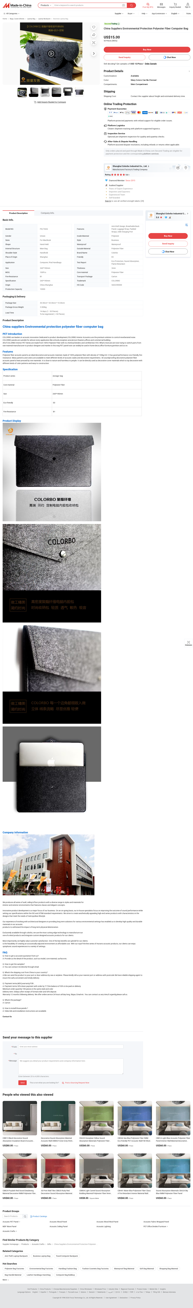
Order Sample (151, 63)
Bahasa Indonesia (169, 1292)
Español (43, 1292)
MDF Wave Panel (9, 1226)
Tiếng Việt (156, 1292)
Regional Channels (127, 1289)
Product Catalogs (39, 1216)
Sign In (108, 201)
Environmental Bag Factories (41, 1268)
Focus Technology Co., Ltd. (79, 1298)
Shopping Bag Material (168, 1268)
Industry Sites (113, 1289)
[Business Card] (186, 224)
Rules (188, 13)
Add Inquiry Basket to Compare (51, 102)
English (35, 1292)
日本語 (125, 1292)
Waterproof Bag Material (124, 1268)
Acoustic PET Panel (10, 1221)
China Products (45, 1289)
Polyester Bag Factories (14, 1268)
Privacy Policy (135, 1298)
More (5, 1279)
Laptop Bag (31, 19)
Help (143, 13)
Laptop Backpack (44, 19)
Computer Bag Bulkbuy (65, 1275)
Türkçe (147, 1292)
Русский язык (73, 1292)
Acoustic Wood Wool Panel (107, 1221)
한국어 (117, 1292)
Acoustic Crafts (9, 1231)
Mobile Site (153, 1289)
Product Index (142, 1289)
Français (62, 1292)
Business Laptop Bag (60, 19)
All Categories (11, 13)
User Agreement (111, 1298)
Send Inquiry (125, 57)
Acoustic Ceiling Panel (58, 1226)
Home (5, 19)
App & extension (158, 13)
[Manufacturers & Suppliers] (17, 5)
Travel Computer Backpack (67, 1256)
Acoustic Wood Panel (58, 1221)
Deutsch (92, 1292)
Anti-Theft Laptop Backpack (16, 1256)
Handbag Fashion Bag (68, 1268)
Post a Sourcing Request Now (75, 1082)
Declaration (124, 1298)
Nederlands (101, 1292)
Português (52, 1292)
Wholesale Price (100, 1289)
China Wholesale (86, 1289)
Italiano (83, 1292)
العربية (110, 1292)
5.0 (158, 217)
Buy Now (147, 49)
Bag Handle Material (13, 1275)
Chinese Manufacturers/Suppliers (65, 1289)
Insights (163, 1289)
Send (22, 1082)
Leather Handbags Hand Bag (39, 1275)
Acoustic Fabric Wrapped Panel (156, 1221)
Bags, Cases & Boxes (17, 19)
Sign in (187, 7)
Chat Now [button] (171, 57)
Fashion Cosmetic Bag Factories (95, 1268)
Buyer (130, 13)
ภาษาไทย (139, 1292)
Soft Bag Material (147, 1268)
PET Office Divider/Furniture (155, 1226)
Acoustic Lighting (103, 1226)
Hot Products (32, 1289)
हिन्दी (131, 1292)
